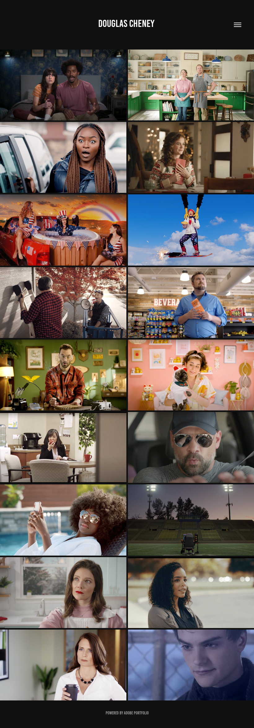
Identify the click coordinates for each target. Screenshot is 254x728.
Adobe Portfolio (136, 713)
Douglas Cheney (127, 23)
